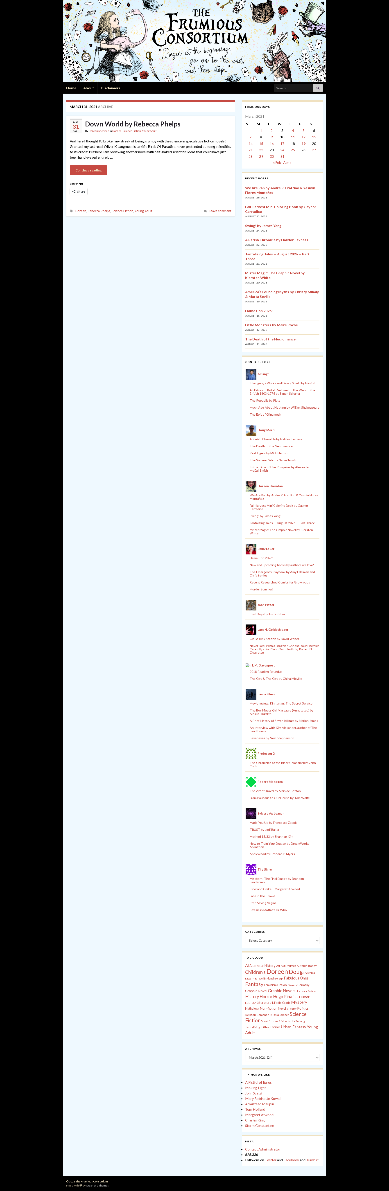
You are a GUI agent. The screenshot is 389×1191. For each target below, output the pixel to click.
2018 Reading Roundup (266, 671)
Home (71, 88)
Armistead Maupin (259, 1104)
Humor (304, 997)
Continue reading (88, 170)
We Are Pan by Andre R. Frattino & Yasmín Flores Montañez (284, 496)
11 (293, 137)
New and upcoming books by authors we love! (282, 565)
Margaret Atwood (259, 1114)
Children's (255, 972)
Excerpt (278, 978)
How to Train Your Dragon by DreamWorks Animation (279, 845)
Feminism (270, 985)
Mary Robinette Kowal (262, 1098)
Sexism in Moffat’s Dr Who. (268, 910)
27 (314, 150)
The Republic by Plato (265, 400)
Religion (250, 1015)
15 (261, 143)
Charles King (255, 1120)
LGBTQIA (250, 1002)
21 (251, 150)
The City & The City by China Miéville (276, 678)
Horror (266, 996)
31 (282, 156)
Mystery (299, 1002)
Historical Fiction (306, 991)
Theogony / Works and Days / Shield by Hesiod (282, 383)
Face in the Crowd (262, 896)
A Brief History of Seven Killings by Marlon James (284, 721)
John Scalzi (253, 1093)
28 (251, 156)
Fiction (282, 985)
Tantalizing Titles (257, 1027)
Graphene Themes (97, 1185)
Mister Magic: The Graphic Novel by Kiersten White (281, 531)
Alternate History (262, 966)
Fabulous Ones (296, 978)
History (252, 996)
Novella (283, 1008)
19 (303, 143)
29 (261, 156)
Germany (303, 985)
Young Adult (149, 131)
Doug (296, 971)
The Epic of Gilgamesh (265, 414)
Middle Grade (281, 1002)
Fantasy (254, 984)
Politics (303, 1008)
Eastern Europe (254, 978)
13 (314, 137)
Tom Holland (255, 1109)
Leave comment (220, 211)
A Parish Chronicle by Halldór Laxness (276, 240)
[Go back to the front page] (194, 41)
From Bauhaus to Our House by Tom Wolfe (280, 798)
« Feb (277, 162)
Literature (264, 1002)
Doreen (117, 131)
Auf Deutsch (288, 966)
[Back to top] (378, 1180)
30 (272, 156)
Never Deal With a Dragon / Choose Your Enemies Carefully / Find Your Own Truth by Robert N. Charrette (284, 649)
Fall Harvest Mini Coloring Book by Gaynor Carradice (279, 507)
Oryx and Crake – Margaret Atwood (275, 889)
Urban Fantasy (293, 1026)
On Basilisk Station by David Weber (274, 639)
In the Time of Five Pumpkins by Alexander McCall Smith (280, 468)
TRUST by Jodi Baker (264, 829)
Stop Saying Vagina (263, 903)
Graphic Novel (256, 990)
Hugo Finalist (285, 996)
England (268, 978)
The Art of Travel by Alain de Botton (275, 791)
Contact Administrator (262, 1149)
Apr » (287, 162)
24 (282, 150)
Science (284, 1015)
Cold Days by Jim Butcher (267, 614)
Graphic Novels (281, 990)
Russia (274, 1015)
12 (303, 137)
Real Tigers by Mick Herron (268, 453)
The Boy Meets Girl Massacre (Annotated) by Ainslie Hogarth (281, 712)
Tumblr (312, 1160)
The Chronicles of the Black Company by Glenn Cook (283, 764)
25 (293, 150)
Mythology (252, 1008)
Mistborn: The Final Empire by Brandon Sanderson (277, 880)
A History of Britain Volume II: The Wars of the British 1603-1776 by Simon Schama (282, 391)
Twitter (270, 1160)
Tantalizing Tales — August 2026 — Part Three (282, 523)
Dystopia (309, 973)
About (88, 88)
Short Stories (269, 1021)
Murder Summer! (261, 589)
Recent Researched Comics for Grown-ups (280, 582)
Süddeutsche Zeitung (292, 1021)
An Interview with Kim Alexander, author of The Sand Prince (283, 729)
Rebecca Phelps (99, 211)
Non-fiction (268, 1008)
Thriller (275, 1027)
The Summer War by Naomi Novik (273, 460)
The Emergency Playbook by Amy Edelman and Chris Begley (282, 573)
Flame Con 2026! (259, 310)
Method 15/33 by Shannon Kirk (271, 836)
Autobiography (307, 966)
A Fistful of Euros (258, 1082)
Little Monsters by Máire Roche (271, 325)
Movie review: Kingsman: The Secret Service (281, 703)
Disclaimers (110, 88)
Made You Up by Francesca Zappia (273, 822)
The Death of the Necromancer (271, 339)
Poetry (292, 1008)
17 (282, 143)
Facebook (291, 1160)
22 (261, 150)
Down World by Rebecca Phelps (133, 124)
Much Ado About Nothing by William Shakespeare (284, 407)
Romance (263, 1015)
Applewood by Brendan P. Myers (272, 854)
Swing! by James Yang (263, 225)
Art (278, 966)
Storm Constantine (259, 1125)
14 (251, 143)
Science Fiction (132, 131)
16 (272, 143)
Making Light (255, 1087)
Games (292, 985)
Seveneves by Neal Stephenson (272, 738)
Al (247, 965)
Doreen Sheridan (99, 131)
